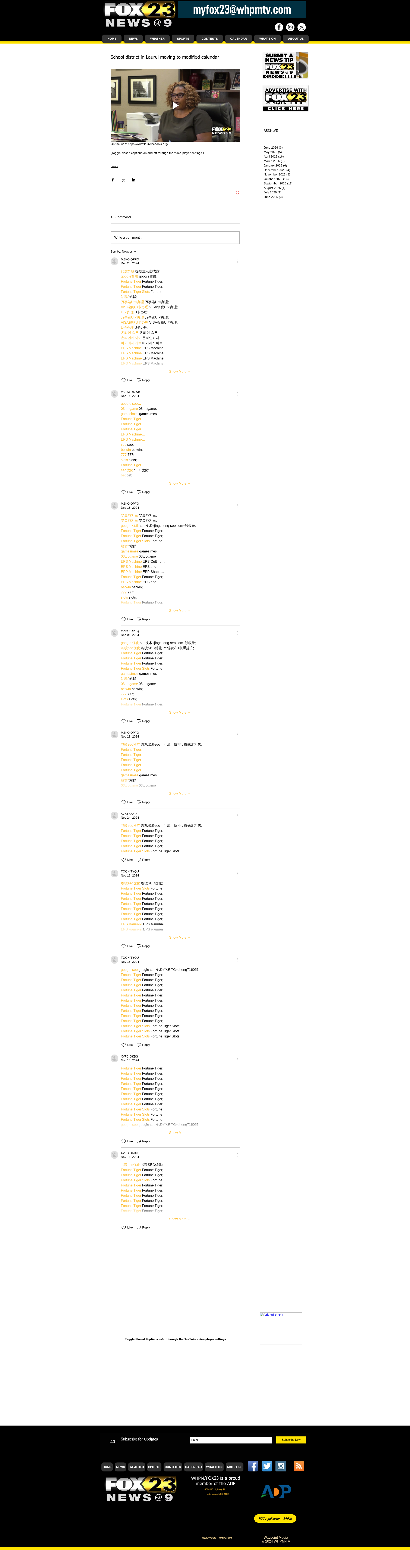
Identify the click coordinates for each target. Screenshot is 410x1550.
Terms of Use (225, 1538)
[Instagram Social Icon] (280, 1466)
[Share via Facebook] (113, 180)
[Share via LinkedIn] (134, 180)
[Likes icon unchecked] (123, 380)
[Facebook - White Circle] (279, 27)
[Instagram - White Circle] (290, 27)
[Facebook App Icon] (253, 1466)
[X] (301, 27)
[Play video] (175, 105)
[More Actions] (237, 261)
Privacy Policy (209, 1538)
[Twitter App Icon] (267, 1466)
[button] (133, 39)
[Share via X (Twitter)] (123, 180)
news (114, 166)
